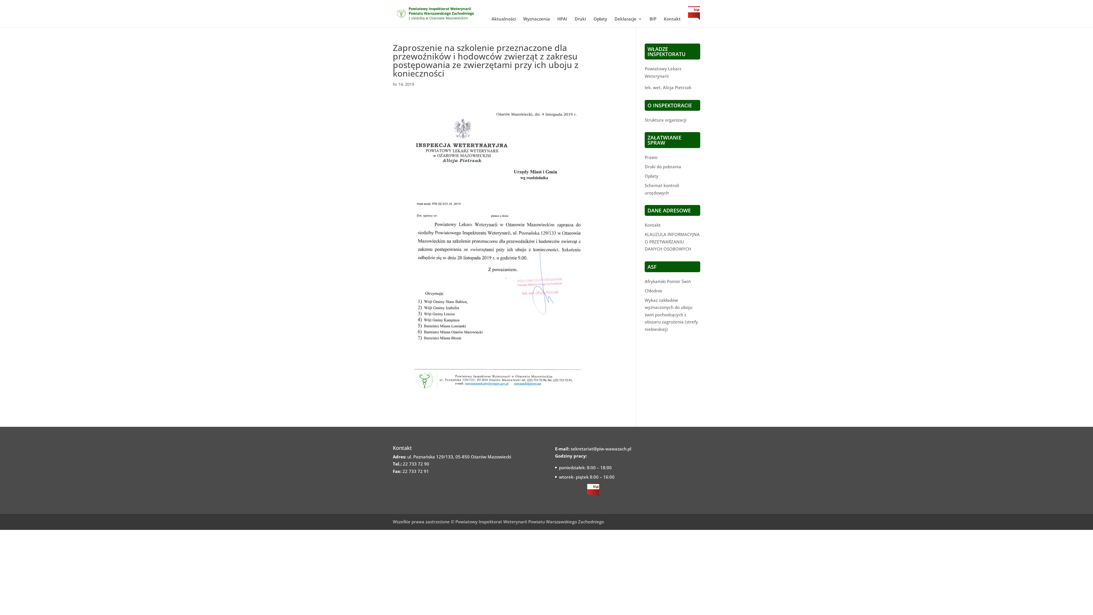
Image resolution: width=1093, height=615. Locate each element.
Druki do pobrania (663, 166)
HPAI (562, 19)
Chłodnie (653, 291)
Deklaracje (625, 19)
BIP (653, 19)
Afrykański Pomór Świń (668, 281)
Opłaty (600, 19)
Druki (580, 19)
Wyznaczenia (536, 19)
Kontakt (672, 19)
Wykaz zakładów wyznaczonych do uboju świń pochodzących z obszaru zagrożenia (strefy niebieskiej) (671, 314)
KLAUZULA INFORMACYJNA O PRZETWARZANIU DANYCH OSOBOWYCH (672, 241)
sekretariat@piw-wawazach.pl (601, 449)
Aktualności (504, 19)
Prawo (651, 157)
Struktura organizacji (666, 120)
